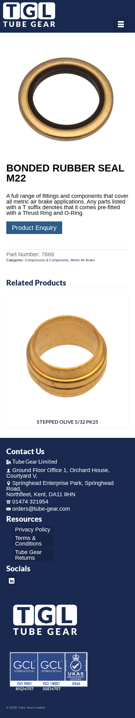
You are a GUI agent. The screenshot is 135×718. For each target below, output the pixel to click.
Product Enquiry (34, 227)
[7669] (67, 98)
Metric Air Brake (83, 260)
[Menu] (121, 25)
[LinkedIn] (11, 580)
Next (123, 361)
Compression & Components (47, 260)
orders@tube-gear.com (41, 509)
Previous (11, 361)
